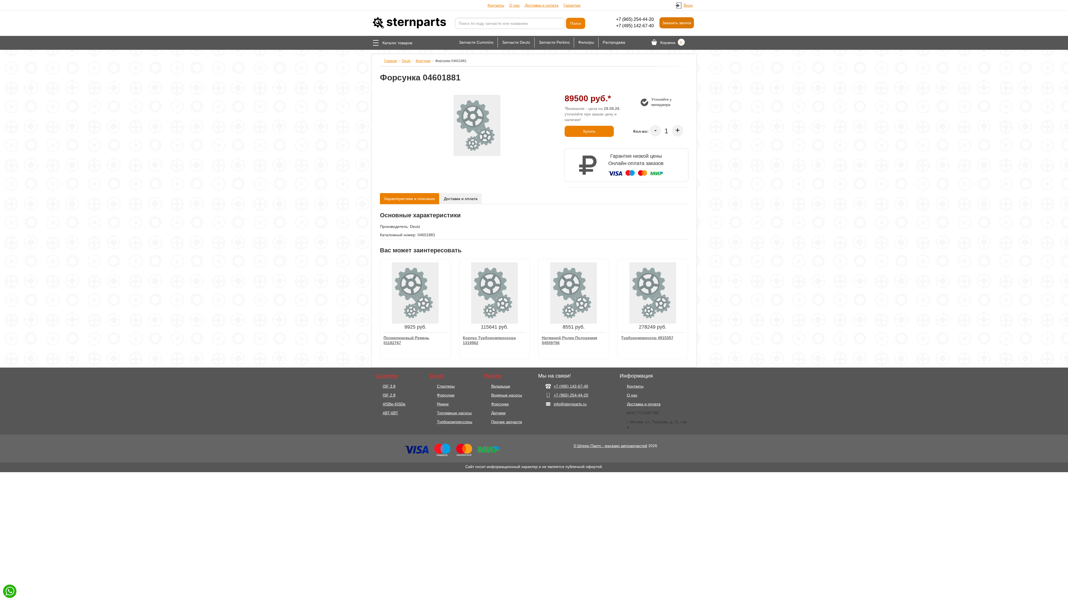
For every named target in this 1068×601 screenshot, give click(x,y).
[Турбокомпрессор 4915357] (652, 292)
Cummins (386, 376)
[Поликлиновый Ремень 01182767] (415, 292)
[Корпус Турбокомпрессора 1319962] (494, 292)
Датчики (498, 413)
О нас (514, 5)
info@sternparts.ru (570, 404)
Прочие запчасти (506, 422)
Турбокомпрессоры (454, 422)
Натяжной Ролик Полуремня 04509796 (569, 340)
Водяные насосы (506, 395)
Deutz (406, 61)
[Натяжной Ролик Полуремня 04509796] (573, 292)
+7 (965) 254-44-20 (635, 19)
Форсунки (423, 61)
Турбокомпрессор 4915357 (647, 338)
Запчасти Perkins (554, 42)
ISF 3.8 (389, 386)
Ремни (443, 404)
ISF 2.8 (389, 395)
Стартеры (446, 386)
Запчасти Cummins (476, 42)
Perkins (493, 376)
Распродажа (614, 42)
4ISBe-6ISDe (394, 404)
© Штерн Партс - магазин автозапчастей (610, 446)
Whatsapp (10, 591)
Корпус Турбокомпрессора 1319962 (489, 340)
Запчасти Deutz (516, 42)
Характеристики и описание (409, 198)
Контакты (496, 5)
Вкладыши (500, 386)
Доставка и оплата (541, 5)
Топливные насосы (454, 413)
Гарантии (571, 5)
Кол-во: (641, 131)
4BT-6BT (390, 413)
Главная (390, 61)
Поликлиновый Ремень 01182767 (406, 340)
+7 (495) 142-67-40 (635, 25)
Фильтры (586, 42)
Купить (589, 131)
